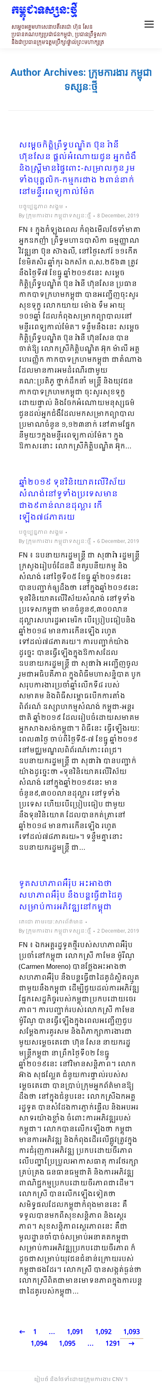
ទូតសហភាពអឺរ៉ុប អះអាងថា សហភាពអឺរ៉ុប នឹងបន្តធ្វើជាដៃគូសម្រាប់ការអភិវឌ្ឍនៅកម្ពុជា (71, 895)
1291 (113, 1343)
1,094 (39, 1343)
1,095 (67, 1343)
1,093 (131, 1332)
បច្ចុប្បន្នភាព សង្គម (41, 207)
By (55, 216)
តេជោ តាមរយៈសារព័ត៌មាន (51, 922)
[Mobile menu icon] (149, 24)
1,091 (75, 1332)
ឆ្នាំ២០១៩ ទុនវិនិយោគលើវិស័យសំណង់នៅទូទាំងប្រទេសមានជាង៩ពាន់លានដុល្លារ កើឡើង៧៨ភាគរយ (72, 500)
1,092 (103, 1332)
